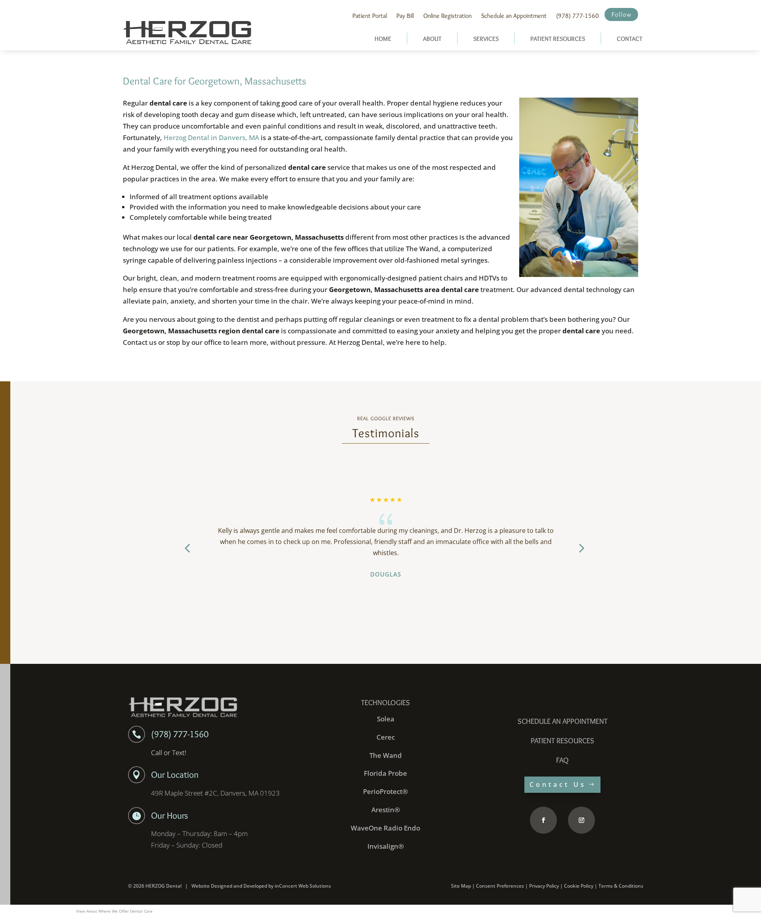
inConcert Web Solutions (303, 885)
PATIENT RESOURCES (557, 38)
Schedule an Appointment (514, 15)
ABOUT (432, 38)
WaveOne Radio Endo (385, 827)
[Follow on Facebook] (543, 820)
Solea (385, 718)
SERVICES (486, 38)
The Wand (385, 755)
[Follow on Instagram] (581, 820)
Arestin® (385, 809)
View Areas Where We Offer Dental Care (114, 911)
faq (562, 760)
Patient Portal (369, 15)
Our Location (175, 774)
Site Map (461, 885)
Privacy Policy (544, 885)
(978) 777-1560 (577, 15)
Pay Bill (405, 15)
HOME (383, 38)
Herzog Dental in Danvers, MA (211, 137)
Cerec (386, 737)
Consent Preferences (500, 885)
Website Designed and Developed (229, 885)
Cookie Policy (578, 885)
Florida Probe (385, 773)
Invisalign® (385, 846)
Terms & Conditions (620, 885)
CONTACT (629, 38)
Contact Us (558, 784)
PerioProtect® (385, 791)
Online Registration (447, 15)
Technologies (385, 702)
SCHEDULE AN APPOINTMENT (563, 721)
